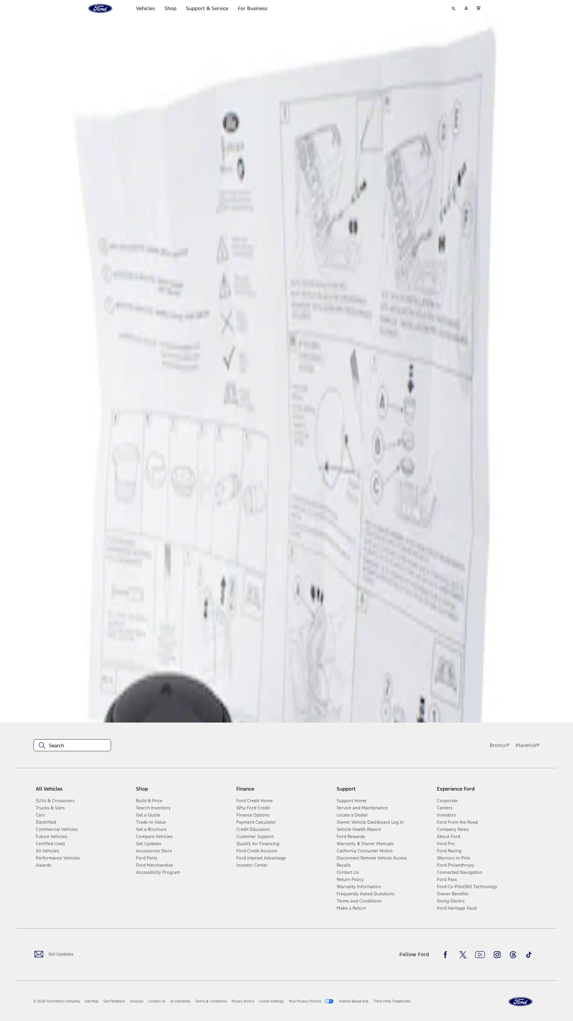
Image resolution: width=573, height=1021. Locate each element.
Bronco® (499, 745)
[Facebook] (447, 954)
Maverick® (528, 745)
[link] (91, 1001)
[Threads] (513, 954)
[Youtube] (480, 954)
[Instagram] (497, 954)
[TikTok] (528, 954)
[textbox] (72, 745)
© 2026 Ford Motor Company (56, 1001)
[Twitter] (462, 954)
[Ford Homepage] (520, 1001)
